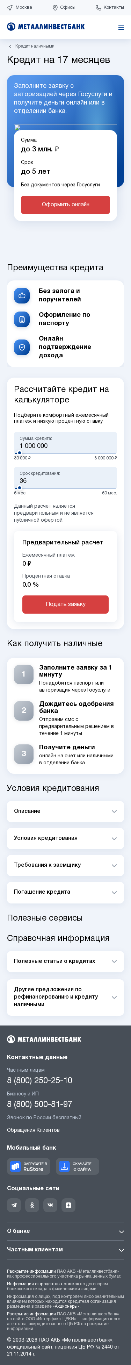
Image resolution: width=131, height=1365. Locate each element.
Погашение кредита (42, 892)
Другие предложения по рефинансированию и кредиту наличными (56, 997)
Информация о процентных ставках (43, 1284)
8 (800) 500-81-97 (39, 1105)
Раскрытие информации (31, 1271)
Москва (24, 8)
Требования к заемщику (47, 865)
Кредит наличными (34, 46)
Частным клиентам (35, 1250)
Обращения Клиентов (33, 1130)
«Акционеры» (66, 1306)
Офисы (67, 8)
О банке (18, 1231)
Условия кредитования (46, 838)
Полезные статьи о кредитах (54, 961)
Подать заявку (66, 604)
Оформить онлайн (65, 204)
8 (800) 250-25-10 (39, 1081)
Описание (27, 811)
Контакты (114, 8)
